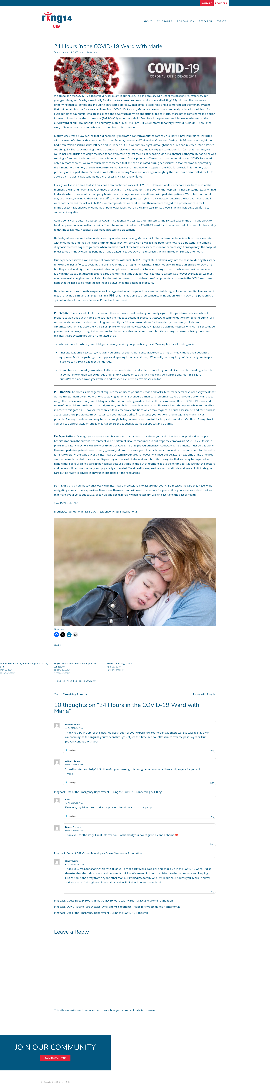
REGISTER (221, 3)
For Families (70, 681)
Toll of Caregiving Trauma (120, 663)
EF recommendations (138, 322)
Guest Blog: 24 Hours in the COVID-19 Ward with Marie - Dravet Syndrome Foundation (120, 900)
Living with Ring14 (204, 694)
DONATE (206, 3)
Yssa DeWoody (89, 52)
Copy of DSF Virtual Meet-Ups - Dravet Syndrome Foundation (104, 853)
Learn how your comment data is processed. (129, 1010)
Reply (212, 750)
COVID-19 (91, 681)
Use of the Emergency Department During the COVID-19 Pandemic (107, 913)
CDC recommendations (171, 317)
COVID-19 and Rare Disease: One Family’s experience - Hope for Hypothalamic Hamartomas (123, 906)
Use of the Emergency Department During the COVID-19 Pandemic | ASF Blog (114, 792)
